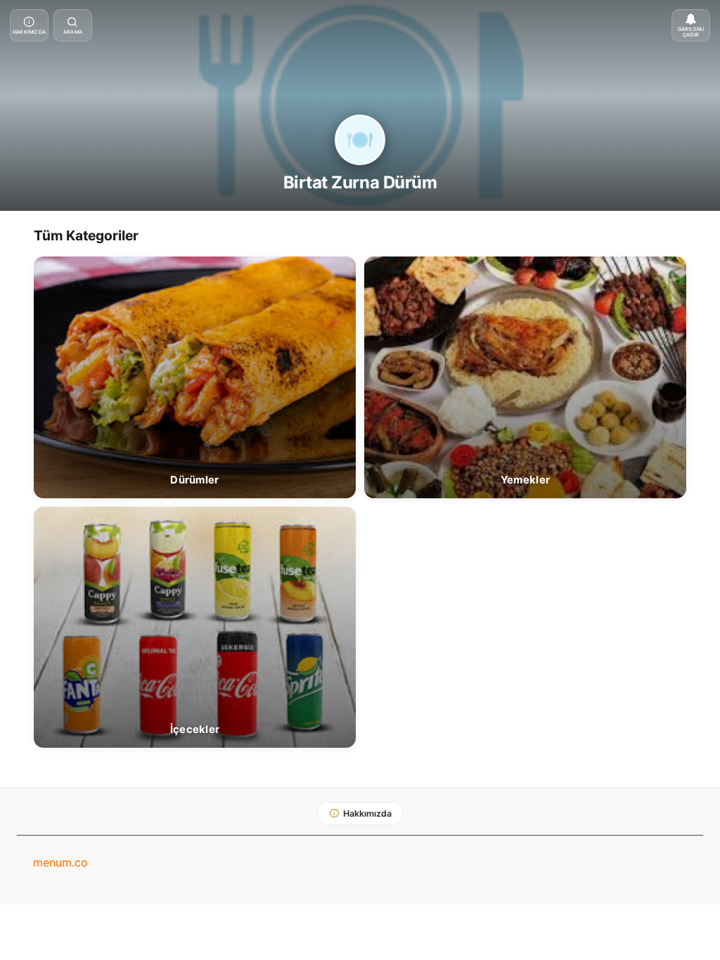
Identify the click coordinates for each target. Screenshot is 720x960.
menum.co (60, 862)
